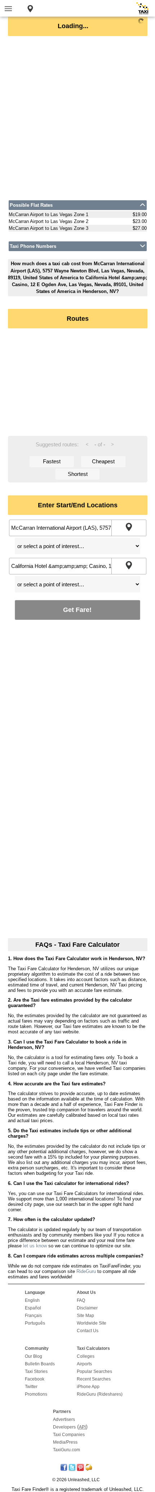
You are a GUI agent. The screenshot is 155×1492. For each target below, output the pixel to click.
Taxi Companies (69, 1434)
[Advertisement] (77, 118)
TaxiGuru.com (66, 1449)
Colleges (85, 1356)
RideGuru (86, 1271)
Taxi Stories (36, 1371)
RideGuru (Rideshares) (100, 1394)
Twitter (31, 1386)
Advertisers (64, 1419)
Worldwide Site (91, 1323)
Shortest (78, 474)
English (32, 1300)
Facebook (34, 1379)
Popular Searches (94, 1371)
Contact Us (87, 1330)
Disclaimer (87, 1308)
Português (35, 1323)
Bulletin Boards (40, 1363)
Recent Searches (94, 1379)
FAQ (81, 1300)
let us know (35, 1245)
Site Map (85, 1315)
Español (33, 1308)
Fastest (52, 461)
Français (33, 1315)
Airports (84, 1363)
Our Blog (33, 1356)
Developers (64, 1427)
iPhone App (88, 1386)
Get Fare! (77, 609)
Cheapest (103, 461)
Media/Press (65, 1442)
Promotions (36, 1394)
